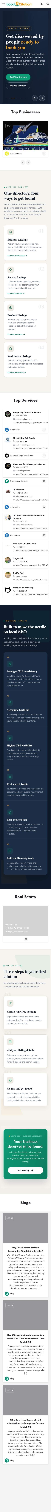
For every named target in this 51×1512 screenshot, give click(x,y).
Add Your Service (18, 77)
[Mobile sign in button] (41, 4)
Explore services (16, 293)
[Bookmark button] (44, 153)
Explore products (16, 334)
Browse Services (18, 85)
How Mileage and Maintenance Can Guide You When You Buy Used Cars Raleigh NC (25, 1338)
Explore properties (16, 372)
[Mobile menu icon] (3, 4)
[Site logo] (20, 4)
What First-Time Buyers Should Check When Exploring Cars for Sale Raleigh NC (25, 1423)
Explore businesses (17, 255)
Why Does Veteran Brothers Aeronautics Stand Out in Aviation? (25, 1249)
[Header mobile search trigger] (48, 4)
